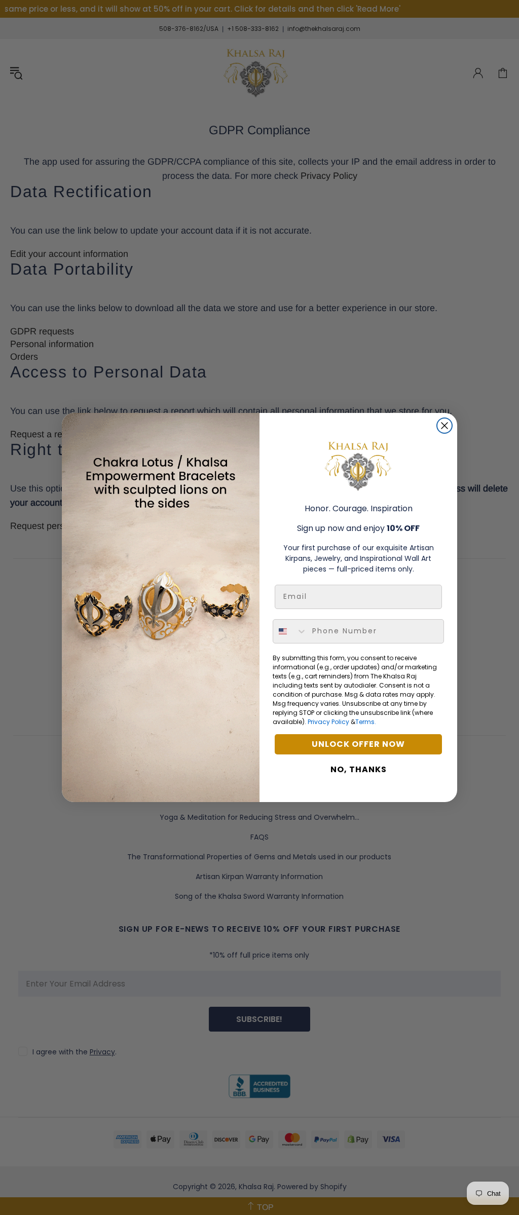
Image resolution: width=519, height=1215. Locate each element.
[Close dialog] (444, 425)
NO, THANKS (358, 769)
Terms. (365, 721)
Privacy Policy (328, 721)
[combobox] (290, 631)
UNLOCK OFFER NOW (358, 744)
